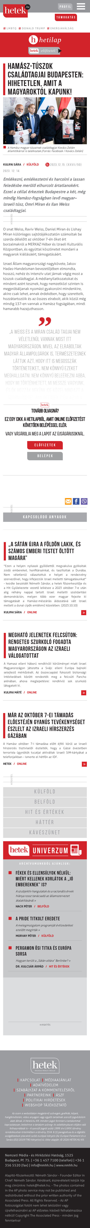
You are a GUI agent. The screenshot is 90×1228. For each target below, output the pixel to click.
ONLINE (32, 612)
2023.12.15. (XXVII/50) (65, 165)
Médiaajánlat (58, 1080)
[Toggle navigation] (81, 7)
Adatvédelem (45, 1085)
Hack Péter (24, 906)
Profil (65, 7)
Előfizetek (45, 445)
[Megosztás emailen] (68, 501)
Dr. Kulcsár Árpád (30, 966)
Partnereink (39, 1095)
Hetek (7, 763)
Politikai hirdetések (46, 1100)
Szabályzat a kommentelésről (46, 1090)
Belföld (43, 906)
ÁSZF (60, 1095)
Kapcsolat (30, 1080)
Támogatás (66, 17)
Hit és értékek (59, 966)
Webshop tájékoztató (46, 1105)
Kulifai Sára (12, 164)
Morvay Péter (26, 935)
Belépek (45, 456)
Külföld (33, 164)
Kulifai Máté (13, 692)
